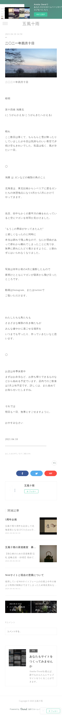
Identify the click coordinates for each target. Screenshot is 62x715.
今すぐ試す (40, 14)
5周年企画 (11, 519)
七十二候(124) (24, 454)
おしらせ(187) (11, 454)
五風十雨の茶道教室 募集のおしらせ (27, 547)
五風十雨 (31, 24)
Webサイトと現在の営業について (24, 575)
